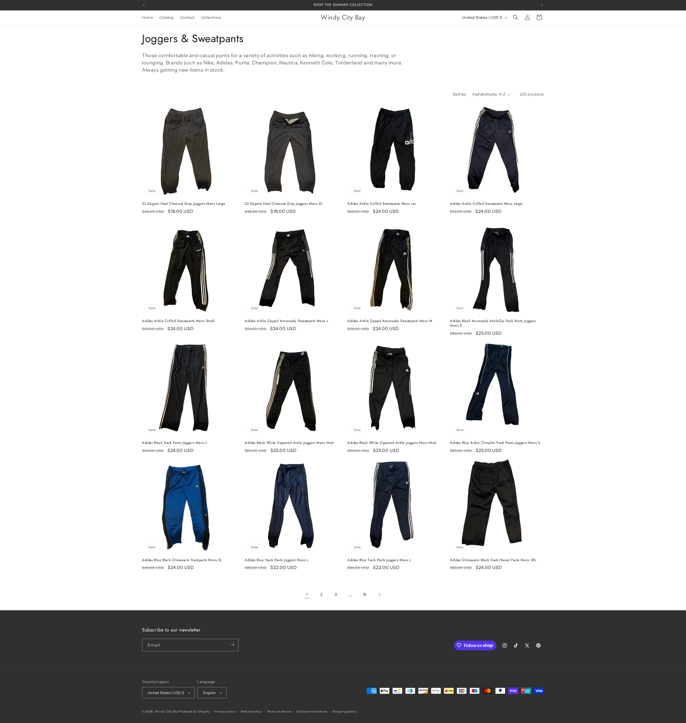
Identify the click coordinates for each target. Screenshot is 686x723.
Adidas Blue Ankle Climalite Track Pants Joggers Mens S (495, 443)
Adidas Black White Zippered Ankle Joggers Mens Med (289, 443)
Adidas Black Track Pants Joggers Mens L (174, 443)
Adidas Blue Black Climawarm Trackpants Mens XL (182, 560)
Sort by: (460, 94)
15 (365, 594)
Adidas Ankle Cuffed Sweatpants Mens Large (486, 204)
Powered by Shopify (194, 712)
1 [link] (307, 594)
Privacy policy (225, 711)
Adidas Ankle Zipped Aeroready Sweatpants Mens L (286, 321)
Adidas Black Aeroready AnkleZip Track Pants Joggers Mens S (493, 323)
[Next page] (379, 594)
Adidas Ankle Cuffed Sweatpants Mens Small (178, 321)
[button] (515, 17)
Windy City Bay (167, 712)
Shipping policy (344, 711)
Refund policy (251, 711)
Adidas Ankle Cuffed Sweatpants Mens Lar (381, 204)
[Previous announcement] (144, 5)
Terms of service (279, 711)
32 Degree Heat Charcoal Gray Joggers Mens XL (284, 204)
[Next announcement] (542, 5)
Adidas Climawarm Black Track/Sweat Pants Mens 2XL (493, 560)
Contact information (311, 711)
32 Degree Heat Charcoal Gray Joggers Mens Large (183, 204)
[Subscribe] (232, 644)
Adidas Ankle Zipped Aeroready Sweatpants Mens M (389, 321)
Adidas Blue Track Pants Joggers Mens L (277, 560)
